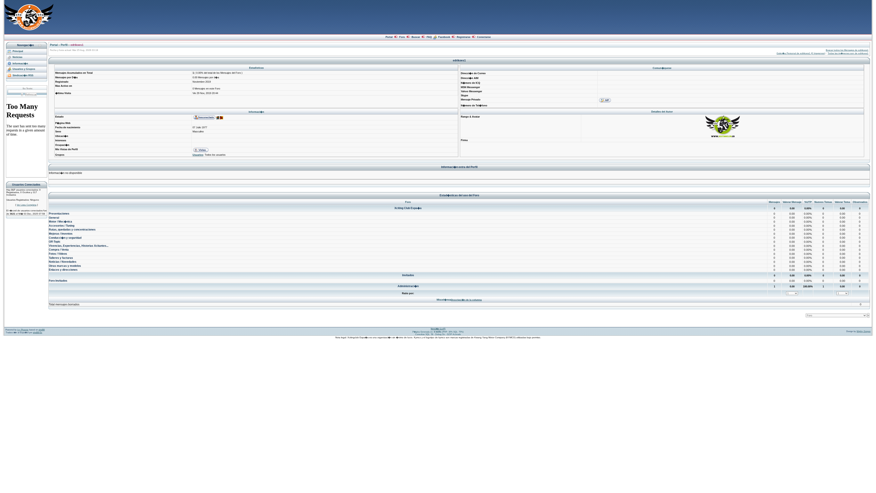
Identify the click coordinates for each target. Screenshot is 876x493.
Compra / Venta (59, 249)
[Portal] (28, 29)
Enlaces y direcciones (63, 269)
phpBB (42, 330)
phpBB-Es (37, 332)
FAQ (429, 37)
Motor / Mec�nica (60, 221)
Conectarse (484, 37)
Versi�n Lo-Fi (438, 329)
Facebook (444, 37)
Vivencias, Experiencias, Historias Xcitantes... (78, 245)
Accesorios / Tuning (61, 225)
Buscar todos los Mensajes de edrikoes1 (847, 50)
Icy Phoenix (23, 330)
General (54, 217)
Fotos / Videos (58, 253)
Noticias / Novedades (62, 261)
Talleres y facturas (61, 258)
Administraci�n (408, 286)
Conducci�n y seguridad (65, 237)
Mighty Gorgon (864, 331)
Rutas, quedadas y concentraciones (72, 229)
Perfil (64, 45)
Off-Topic (54, 241)
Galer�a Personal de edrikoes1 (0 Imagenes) (801, 53)
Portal (389, 37)
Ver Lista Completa (26, 205)
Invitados (408, 275)
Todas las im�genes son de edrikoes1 (848, 53)
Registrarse (463, 37)
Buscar (416, 37)
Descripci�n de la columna (466, 300)
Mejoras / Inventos (61, 233)
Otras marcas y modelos (65, 265)
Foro (402, 37)
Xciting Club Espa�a (408, 208)
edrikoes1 (76, 45)
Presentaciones (59, 213)
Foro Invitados (58, 280)
